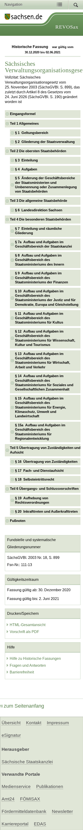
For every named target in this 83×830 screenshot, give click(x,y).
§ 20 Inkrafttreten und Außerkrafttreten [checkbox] (46, 511)
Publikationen (49, 786)
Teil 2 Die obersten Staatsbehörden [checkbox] (38, 151)
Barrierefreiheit (22, 672)
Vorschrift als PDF (24, 632)
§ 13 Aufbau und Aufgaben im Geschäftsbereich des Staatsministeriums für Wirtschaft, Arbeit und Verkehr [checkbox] (42, 360)
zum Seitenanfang (24, 706)
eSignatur (11, 735)
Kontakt (33, 722)
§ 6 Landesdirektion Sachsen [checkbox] (38, 210)
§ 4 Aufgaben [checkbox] (26, 169)
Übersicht (11, 722)
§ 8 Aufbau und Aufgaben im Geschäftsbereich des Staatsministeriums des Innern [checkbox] (39, 260)
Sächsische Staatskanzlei (27, 761)
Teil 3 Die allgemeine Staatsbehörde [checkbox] (38, 201)
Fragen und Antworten (28, 665)
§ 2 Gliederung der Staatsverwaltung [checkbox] (45, 142)
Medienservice (16, 786)
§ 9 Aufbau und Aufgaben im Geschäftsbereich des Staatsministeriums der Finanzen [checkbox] (41, 277)
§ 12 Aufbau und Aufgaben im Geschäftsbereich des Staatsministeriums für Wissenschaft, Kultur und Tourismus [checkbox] (45, 338)
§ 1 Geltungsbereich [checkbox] (31, 133)
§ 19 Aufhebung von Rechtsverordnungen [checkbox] (32, 500)
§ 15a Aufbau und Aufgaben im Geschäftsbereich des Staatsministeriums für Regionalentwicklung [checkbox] (40, 431)
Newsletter (62, 811)
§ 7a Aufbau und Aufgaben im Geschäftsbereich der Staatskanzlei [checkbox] (43, 244)
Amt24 (8, 799)
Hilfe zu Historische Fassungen (35, 658)
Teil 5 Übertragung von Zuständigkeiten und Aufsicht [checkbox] (45, 450)
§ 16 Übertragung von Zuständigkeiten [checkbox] (46, 461)
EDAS (40, 823)
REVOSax (66, 27)
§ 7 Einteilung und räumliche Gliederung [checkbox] (38, 231)
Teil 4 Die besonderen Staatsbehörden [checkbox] (40, 219)
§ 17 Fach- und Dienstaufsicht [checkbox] (39, 471)
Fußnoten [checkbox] (17, 521)
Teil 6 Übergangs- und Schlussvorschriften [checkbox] (44, 489)
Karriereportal (15, 823)
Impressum (58, 722)
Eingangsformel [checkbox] (23, 114)
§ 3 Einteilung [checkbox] (26, 160)
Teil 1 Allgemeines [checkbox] (24, 123)
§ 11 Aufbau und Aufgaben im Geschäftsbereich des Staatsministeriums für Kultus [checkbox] (39, 318)
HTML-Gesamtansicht (27, 625)
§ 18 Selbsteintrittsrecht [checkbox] (34, 479)
